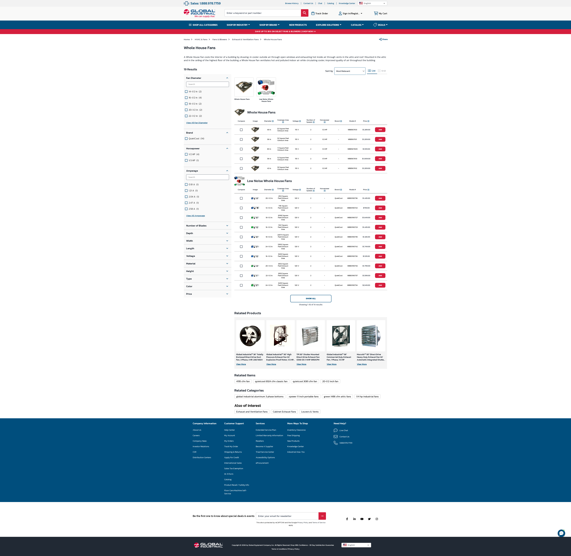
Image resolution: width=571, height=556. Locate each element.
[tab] (372, 71)
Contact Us (308, 3)
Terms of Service (318, 522)
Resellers (260, 441)
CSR (194, 452)
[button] (372, 3)
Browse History (292, 3)
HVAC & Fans (201, 39)
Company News (200, 441)
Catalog (330, 3)
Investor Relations (201, 446)
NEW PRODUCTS (298, 25)
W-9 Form (228, 474)
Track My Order (231, 446)
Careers (196, 435)
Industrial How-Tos (296, 452)
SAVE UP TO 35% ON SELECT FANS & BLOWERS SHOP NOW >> (285, 31)
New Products (293, 441)
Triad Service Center (265, 452)
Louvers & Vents (310, 411)
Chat (320, 3)
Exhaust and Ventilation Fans (252, 411)
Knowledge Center (347, 3)
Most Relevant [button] (343, 71)
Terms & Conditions (279, 549)
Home (187, 39)
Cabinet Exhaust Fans (284, 411)
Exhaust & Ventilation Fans (245, 39)
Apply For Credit (231, 457)
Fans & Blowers (219, 39)
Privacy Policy (303, 522)
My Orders (229, 441)
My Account (229, 435)
